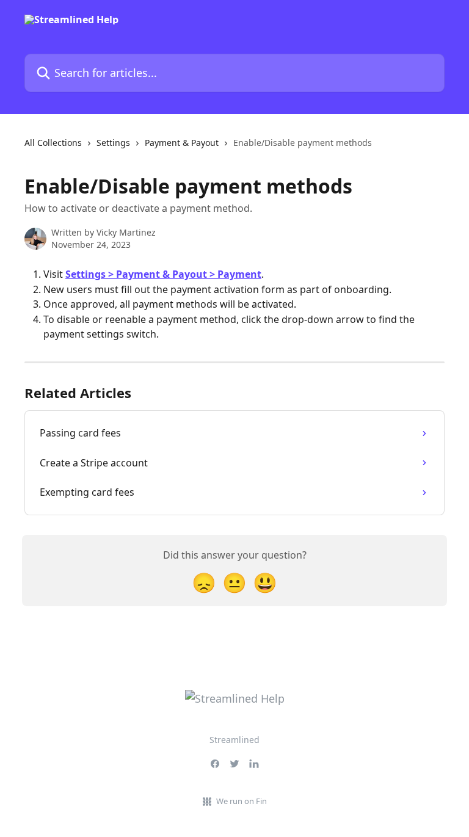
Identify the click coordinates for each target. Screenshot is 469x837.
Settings (113, 142)
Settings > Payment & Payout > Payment (163, 274)
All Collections (53, 142)
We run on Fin (241, 800)
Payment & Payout (182, 142)
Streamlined (234, 739)
